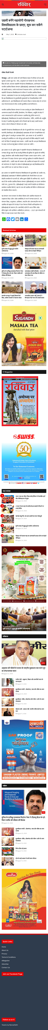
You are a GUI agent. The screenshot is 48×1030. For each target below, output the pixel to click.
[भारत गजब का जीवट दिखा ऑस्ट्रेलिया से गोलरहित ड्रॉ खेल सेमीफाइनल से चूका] (8, 499)
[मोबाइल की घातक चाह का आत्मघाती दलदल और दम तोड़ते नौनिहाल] (35, 241)
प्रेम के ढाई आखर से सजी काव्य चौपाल (26, 858)
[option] (24, 619)
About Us (5, 950)
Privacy (4, 954)
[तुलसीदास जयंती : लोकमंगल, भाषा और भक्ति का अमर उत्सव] (8, 692)
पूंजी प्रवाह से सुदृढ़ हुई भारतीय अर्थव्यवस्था (27, 526)
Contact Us (6, 967)
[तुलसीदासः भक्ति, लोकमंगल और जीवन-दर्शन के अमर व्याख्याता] (8, 702)
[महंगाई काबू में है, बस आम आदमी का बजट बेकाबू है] (8, 519)
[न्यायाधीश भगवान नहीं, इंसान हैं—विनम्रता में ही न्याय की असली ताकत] (35, 287)
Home (4, 947)
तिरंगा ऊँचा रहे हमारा (21, 848)
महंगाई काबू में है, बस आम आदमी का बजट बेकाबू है (29, 516)
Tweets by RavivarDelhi (10, 1025)
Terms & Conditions (9, 957)
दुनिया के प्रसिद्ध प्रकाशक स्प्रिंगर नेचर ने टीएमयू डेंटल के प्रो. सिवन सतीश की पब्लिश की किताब (12, 273)
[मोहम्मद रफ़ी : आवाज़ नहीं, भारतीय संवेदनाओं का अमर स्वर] (8, 712)
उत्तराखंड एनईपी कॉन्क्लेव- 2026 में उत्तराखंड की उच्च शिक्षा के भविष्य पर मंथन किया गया (35, 273)
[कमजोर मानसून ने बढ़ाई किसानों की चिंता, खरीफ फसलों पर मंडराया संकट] (12, 287)
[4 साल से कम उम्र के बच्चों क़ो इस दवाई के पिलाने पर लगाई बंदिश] (8, 509)
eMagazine (5, 960)
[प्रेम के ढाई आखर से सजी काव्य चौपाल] (8, 861)
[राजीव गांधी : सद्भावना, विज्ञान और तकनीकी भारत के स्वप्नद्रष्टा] (8, 682)
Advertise (5, 964)
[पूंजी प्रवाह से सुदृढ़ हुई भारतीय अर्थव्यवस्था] (12, 241)
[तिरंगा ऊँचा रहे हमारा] (8, 851)
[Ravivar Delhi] (24, 4)
